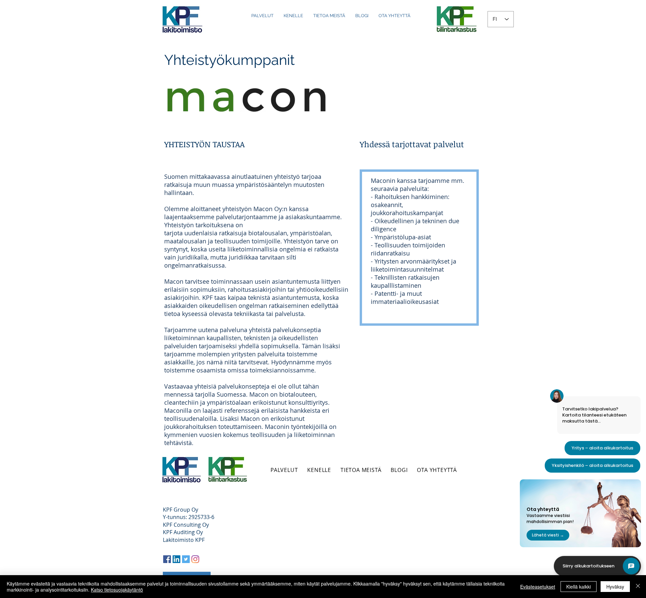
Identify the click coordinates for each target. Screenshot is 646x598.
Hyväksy (615, 586)
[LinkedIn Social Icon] (176, 559)
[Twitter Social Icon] (186, 559)
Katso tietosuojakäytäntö (117, 589)
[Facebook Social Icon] (167, 559)
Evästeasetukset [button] (537, 586)
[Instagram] (195, 559)
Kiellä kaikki (578, 586)
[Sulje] (638, 587)
